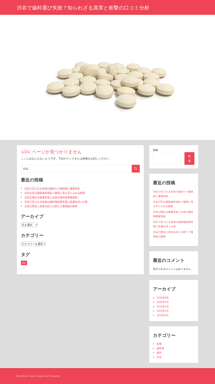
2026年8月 (163, 297)
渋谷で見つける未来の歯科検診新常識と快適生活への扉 (56, 201)
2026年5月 (163, 311)
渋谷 (159, 357)
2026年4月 (163, 315)
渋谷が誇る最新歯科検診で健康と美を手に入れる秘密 (55, 192)
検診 (24, 262)
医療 (159, 344)
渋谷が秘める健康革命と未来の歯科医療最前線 (51, 197)
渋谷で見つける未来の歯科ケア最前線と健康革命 (52, 188)
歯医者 (160, 348)
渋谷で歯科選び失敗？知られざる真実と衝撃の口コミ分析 (83, 8)
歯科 (159, 352)
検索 (155, 150)
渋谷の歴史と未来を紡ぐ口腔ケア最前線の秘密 (51, 206)
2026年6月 (163, 306)
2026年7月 (163, 302)
